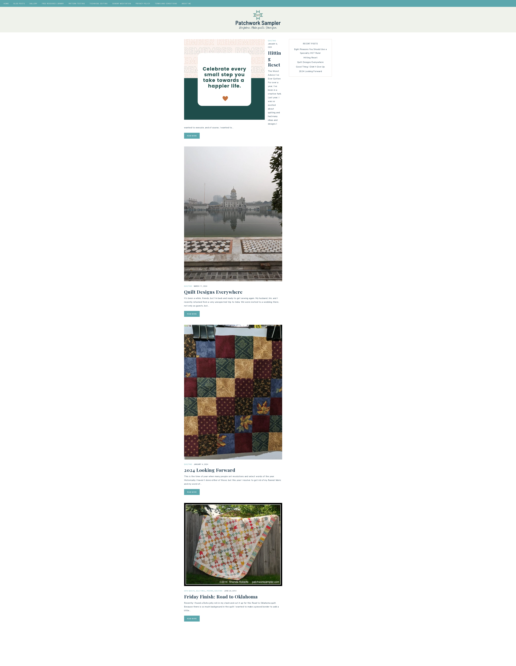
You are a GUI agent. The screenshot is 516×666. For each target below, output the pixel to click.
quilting (272, 41)
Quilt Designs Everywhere (213, 292)
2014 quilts (189, 591)
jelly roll (201, 591)
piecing (210, 591)
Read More (192, 136)
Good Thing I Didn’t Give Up (310, 66)
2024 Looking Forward (209, 470)
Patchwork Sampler (258, 20)
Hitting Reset (310, 57)
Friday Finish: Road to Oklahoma (221, 596)
